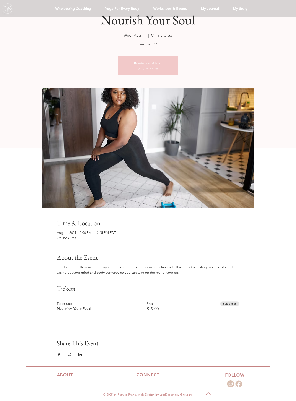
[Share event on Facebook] (59, 354)
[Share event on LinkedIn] (80, 354)
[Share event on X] (69, 354)
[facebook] (238, 383)
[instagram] (230, 383)
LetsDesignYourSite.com (176, 394)
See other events (148, 68)
